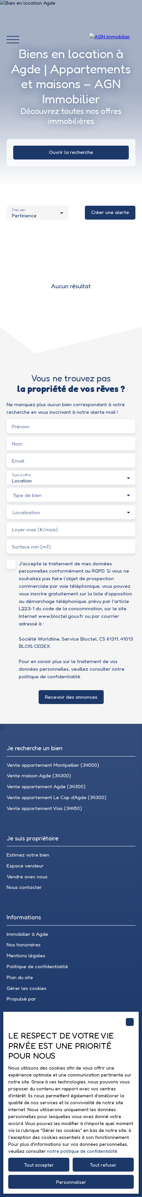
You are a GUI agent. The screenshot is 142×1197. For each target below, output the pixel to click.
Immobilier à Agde (27, 934)
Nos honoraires (24, 944)
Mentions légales (26, 955)
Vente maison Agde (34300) (39, 775)
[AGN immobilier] (112, 39)
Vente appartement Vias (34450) (44, 808)
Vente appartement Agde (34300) (46, 786)
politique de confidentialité (49, 676)
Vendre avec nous (27, 876)
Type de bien (27, 495)
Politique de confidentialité (37, 966)
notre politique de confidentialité (82, 1151)
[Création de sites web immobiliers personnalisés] (53, 999)
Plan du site (20, 977)
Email (18, 461)
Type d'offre (21, 475)
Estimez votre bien (28, 855)
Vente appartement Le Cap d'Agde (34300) (56, 797)
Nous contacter (24, 887)
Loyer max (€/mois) (35, 529)
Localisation (26, 512)
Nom (17, 443)
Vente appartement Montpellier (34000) (53, 765)
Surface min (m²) (31, 547)
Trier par (18, 210)
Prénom (20, 426)
